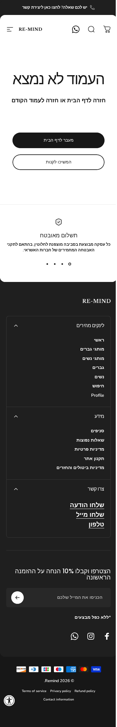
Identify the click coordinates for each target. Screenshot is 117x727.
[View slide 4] (47, 264)
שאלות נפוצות (90, 440)
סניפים (97, 431)
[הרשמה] (17, 597)
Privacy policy (60, 691)
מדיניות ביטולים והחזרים (80, 468)
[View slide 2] (62, 264)
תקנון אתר (94, 459)
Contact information (58, 699)
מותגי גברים (92, 349)
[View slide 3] (55, 264)
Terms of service (34, 691)
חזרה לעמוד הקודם (35, 100)
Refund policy (85, 691)
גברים (98, 368)
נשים (99, 377)
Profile (97, 395)
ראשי (99, 340)
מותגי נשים (93, 358)
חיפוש (98, 386)
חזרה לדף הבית (86, 100)
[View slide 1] (70, 264)
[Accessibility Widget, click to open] (9, 700)
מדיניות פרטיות (89, 449)
